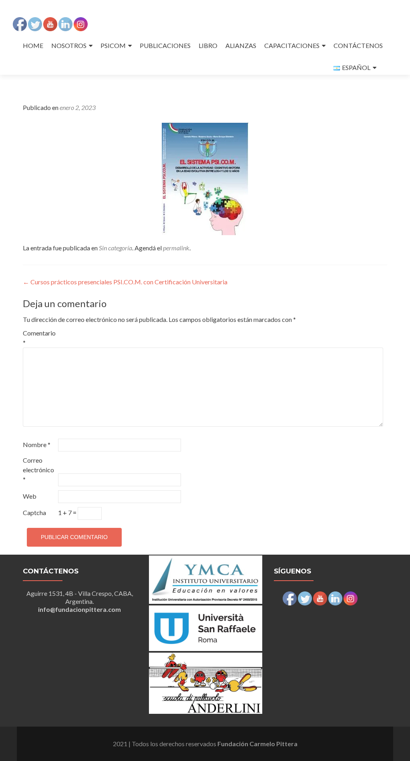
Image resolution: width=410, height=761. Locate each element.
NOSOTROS (68, 45)
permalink (176, 248)
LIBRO (208, 45)
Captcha (34, 512)
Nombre (36, 444)
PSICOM (113, 45)
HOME (33, 45)
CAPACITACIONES (292, 45)
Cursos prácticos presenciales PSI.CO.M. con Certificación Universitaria (125, 282)
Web (29, 496)
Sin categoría (115, 248)
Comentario (39, 337)
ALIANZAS (240, 45)
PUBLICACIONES (165, 45)
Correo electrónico (38, 469)
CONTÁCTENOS (358, 45)
